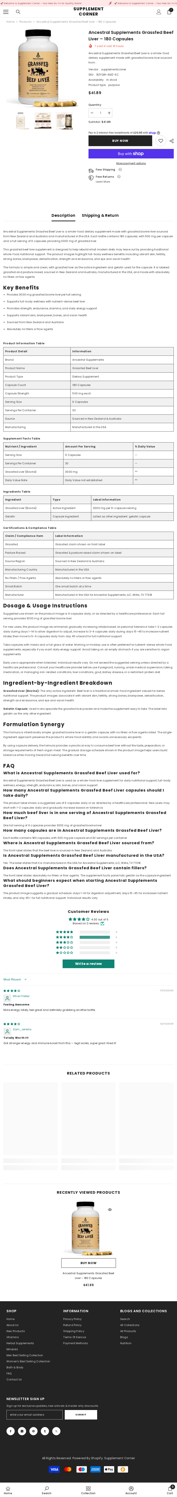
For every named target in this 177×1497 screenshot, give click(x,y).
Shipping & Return (100, 215)
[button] (65, 937)
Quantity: (95, 105)
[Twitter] (56, 1431)
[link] (160, 140)
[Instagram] (22, 1431)
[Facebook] (10, 1431)
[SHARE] (170, 141)
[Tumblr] (45, 1431)
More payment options (131, 163)
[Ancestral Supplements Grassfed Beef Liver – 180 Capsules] (88, 1228)
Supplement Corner (119, 1458)
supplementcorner (113, 69)
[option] (42, 68)
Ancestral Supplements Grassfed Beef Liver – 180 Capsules (88, 1275)
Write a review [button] (88, 963)
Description (63, 215)
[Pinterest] (33, 1431)
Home (10, 22)
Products (25, 22)
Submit (80, 1414)
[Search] (18, 11)
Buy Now (120, 141)
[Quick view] (110, 1210)
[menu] (5, 11)
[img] (11, 991)
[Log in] (158, 11)
